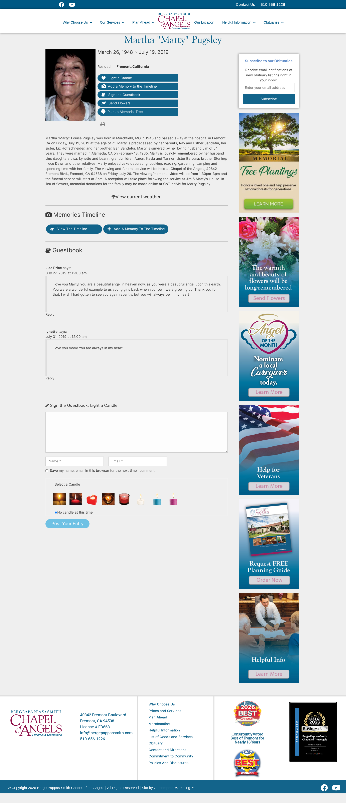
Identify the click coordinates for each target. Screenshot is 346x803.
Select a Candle (67, 484)
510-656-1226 (92, 738)
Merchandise (159, 724)
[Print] (103, 124)
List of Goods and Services (171, 737)
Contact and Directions (167, 750)
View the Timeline (71, 229)
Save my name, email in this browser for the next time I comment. (103, 471)
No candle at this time (75, 512)
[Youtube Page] (74, 4)
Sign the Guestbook (123, 95)
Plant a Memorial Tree (125, 112)
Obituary (156, 743)
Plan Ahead (158, 717)
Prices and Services (165, 711)
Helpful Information (164, 730)
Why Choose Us (162, 704)
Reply (49, 314)
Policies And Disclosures (168, 763)
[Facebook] (325, 787)
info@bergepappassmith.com (106, 732)
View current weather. (139, 196)
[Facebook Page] (64, 4)
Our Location (204, 22)
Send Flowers (119, 103)
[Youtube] (337, 787)
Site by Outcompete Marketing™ (168, 788)
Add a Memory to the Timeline (132, 86)
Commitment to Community (171, 756)
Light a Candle (120, 78)
